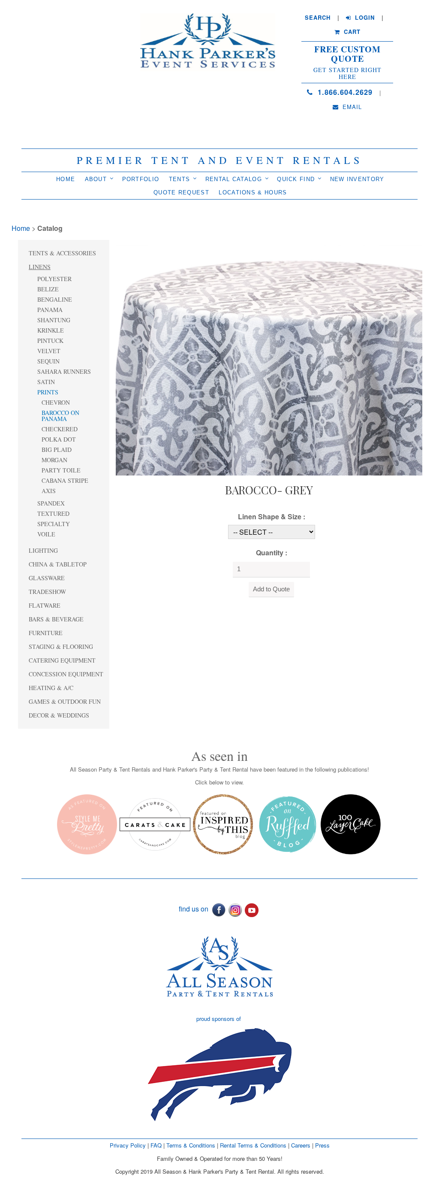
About (96, 179)
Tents (179, 179)
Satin (46, 382)
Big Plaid (57, 449)
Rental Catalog (233, 179)
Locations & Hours (253, 192)
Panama (50, 310)
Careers (301, 1145)
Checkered (60, 429)
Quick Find (296, 179)
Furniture (46, 633)
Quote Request (181, 192)
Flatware (44, 605)
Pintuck (50, 340)
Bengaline (54, 299)
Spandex (51, 503)
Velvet (48, 351)
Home (65, 179)
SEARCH (318, 17)
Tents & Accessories (62, 253)
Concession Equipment (66, 674)
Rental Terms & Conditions (253, 1145)
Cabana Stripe (65, 480)
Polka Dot (59, 439)
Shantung (53, 320)
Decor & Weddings (59, 715)
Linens (40, 267)
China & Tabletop (58, 564)
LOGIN (364, 17)
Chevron (56, 402)
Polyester (54, 279)
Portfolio (140, 179)
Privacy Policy (128, 1145)
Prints (47, 392)
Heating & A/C (51, 688)
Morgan (54, 460)
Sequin (48, 361)
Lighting (43, 550)
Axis (49, 491)
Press (322, 1145)
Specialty (53, 524)
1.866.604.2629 (344, 92)
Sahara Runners (64, 371)
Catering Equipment (62, 660)
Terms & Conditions (190, 1145)
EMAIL (351, 107)
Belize (48, 289)
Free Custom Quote (347, 54)
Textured (53, 513)
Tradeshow (47, 591)
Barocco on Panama (60, 416)
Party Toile (61, 470)
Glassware (47, 578)
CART (351, 32)
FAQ (156, 1145)
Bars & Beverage (56, 619)
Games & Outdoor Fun (65, 701)
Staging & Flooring (61, 646)
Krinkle (50, 330)
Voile (46, 534)
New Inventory (357, 179)
